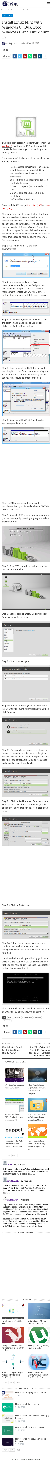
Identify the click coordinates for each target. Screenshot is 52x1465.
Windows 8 (7, 146)
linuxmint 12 (28, 1017)
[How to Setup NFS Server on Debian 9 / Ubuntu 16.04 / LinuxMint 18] (37, 1105)
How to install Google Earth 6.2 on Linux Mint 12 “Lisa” (12, 1050)
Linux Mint (7, 16)
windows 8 (6, 1021)
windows (38, 1017)
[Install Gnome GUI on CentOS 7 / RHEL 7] (39, 1311)
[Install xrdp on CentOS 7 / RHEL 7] (13, 1311)
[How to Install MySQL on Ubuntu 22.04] (7, 1395)
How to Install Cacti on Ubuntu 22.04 (30, 1427)
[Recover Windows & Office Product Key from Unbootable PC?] (14, 1105)
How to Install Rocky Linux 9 (27, 1404)
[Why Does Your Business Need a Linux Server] (14, 1075)
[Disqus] (26, 1193)
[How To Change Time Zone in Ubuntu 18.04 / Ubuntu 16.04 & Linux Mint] (37, 1131)
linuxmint (18, 1017)
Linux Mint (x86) (34, 205)
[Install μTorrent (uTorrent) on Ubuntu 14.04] (39, 1335)
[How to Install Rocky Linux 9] (7, 1407)
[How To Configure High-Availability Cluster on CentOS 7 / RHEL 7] (13, 1362)
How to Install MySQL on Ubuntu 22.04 (31, 1393)
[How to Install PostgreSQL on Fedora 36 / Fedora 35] (7, 1442)
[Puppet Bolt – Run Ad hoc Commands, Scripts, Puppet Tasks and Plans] (14, 1131)
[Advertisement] (26, 87)
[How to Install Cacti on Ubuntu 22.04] (7, 1430)
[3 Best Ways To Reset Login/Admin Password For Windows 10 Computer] (37, 1075)
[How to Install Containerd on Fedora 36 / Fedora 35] (7, 1419)
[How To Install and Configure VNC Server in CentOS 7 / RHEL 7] (39, 1362)
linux (9, 1017)
